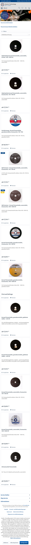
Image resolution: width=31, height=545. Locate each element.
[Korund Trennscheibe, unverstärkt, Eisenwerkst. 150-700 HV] (15, 382)
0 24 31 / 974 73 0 (25, 1)
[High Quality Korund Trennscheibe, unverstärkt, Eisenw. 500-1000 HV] (15, 46)
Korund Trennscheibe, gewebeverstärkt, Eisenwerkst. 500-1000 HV (12, 280)
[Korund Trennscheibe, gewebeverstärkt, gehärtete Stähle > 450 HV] (15, 345)
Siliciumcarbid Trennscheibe (9, 467)
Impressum (9, 511)
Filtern (4, 31)
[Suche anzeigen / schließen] (19, 8)
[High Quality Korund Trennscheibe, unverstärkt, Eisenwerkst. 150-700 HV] (15, 83)
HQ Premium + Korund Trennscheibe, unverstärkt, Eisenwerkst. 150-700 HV (15, 168)
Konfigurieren (24, 542)
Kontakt (6, 509)
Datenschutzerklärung (18, 511)
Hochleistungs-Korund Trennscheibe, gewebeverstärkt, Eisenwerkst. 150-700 (12, 131)
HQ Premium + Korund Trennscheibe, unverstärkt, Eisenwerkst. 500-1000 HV (15, 206)
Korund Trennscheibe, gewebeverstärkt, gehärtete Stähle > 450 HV (15, 355)
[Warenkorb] (28, 8)
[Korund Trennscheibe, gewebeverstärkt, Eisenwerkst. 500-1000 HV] (15, 270)
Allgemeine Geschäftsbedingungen (15, 514)
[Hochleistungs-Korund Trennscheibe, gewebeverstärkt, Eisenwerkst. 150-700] (15, 121)
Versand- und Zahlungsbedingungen (17, 509)
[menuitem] (4, 8)
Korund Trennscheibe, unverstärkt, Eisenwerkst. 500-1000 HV (14, 430)
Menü (5, 8)
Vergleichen (6, 73)
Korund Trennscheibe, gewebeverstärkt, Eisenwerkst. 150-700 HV (12, 243)
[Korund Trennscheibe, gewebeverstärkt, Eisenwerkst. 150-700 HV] (15, 233)
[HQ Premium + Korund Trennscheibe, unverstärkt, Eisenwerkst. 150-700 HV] (15, 158)
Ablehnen (5, 542)
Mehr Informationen (15, 538)
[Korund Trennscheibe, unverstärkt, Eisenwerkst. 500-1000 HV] (15, 420)
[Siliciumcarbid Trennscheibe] (15, 457)
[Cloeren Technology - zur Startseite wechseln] (8, 4)
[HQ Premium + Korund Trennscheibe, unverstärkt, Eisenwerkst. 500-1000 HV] (15, 195)
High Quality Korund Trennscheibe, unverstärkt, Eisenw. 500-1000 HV (14, 56)
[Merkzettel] (22, 8)
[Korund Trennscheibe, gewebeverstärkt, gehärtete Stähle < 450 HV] (15, 307)
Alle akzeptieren (14, 542)
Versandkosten (26, 505)
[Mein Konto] (25, 8)
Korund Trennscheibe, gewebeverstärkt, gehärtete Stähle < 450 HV (15, 318)
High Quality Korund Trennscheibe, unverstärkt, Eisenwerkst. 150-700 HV (14, 93)
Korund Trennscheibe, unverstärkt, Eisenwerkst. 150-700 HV (14, 392)
